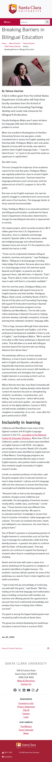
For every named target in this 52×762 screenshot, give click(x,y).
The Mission (26, 726)
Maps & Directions (26, 680)
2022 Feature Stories (12, 46)
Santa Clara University (26, 663)
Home (4, 43)
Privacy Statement (26, 706)
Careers (26, 713)
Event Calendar (26, 730)
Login (26, 717)
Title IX (26, 710)
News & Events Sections (12, 648)
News (26, 733)
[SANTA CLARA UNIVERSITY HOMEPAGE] (26, 746)
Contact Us (26, 684)
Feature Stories (28, 43)
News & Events (14, 43)
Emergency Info (26, 703)
